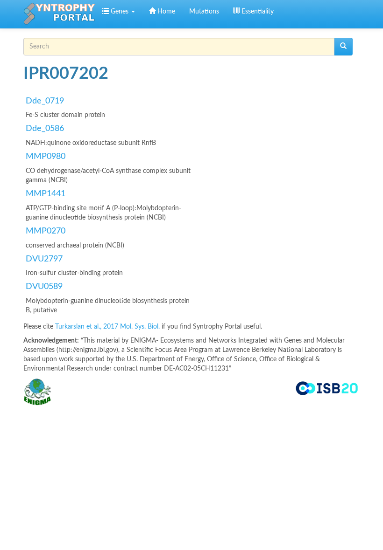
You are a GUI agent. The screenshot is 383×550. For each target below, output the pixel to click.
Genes (119, 11)
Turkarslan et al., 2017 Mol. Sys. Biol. (108, 326)
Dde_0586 (45, 128)
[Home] (59, 14)
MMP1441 (45, 194)
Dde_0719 (45, 101)
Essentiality (257, 11)
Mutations (204, 11)
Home (165, 11)
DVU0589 (44, 286)
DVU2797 (44, 259)
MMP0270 (45, 231)
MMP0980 (45, 156)
